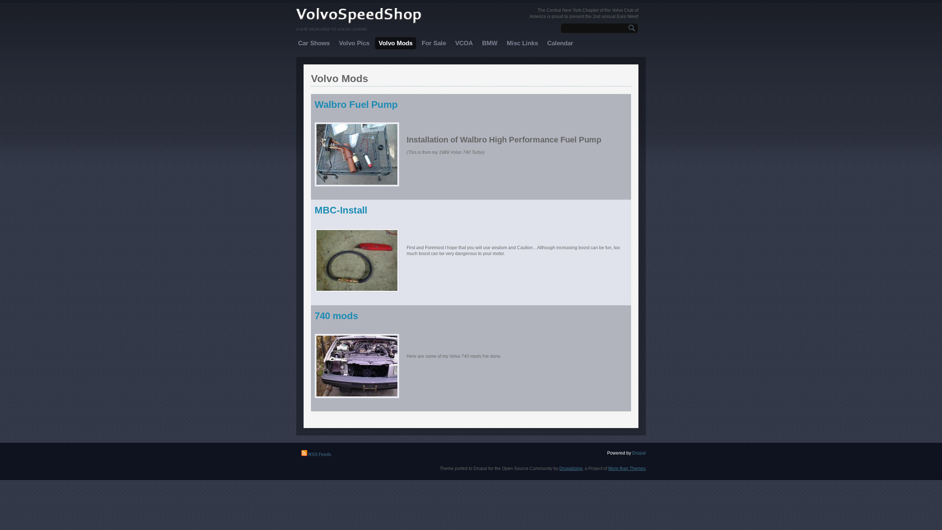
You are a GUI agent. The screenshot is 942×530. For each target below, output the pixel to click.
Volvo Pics (354, 43)
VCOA (464, 43)
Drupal (639, 453)
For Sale (434, 43)
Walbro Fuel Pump (356, 104)
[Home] (359, 22)
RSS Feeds (319, 454)
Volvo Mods (395, 43)
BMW (489, 43)
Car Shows (314, 43)
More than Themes (627, 468)
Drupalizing (570, 468)
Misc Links (522, 43)
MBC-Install (341, 210)
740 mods (336, 315)
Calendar (560, 43)
